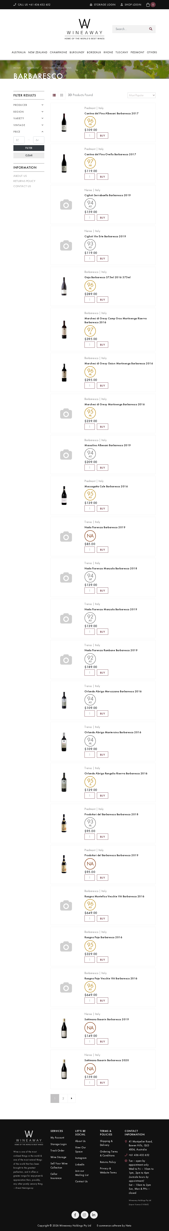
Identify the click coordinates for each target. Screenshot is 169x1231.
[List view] (54, 95)
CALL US (33, 4)
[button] (151, 4)
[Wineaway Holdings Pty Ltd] (84, 28)
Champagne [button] (58, 52)
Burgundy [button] (77, 52)
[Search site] (151, 29)
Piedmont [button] (137, 52)
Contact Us (22, 186)
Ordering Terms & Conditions (109, 1153)
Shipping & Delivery (106, 1143)
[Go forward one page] (72, 1098)
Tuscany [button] (122, 52)
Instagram (81, 1158)
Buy (102, 135)
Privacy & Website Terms (108, 1170)
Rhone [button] (108, 52)
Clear (29, 155)
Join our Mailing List (82, 1173)
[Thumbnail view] (62, 95)
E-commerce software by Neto (114, 1225)
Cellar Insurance (55, 1176)
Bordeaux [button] (94, 52)
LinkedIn (79, 1164)
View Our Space (80, 1149)
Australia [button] (19, 52)
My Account (57, 1137)
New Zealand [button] (37, 52)
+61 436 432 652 (139, 1155)
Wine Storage (58, 1157)
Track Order (57, 1150)
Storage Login (104, 4)
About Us (20, 176)
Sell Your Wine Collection (59, 1165)
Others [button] (152, 52)
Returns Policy (24, 181)
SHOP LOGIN (133, 4)
